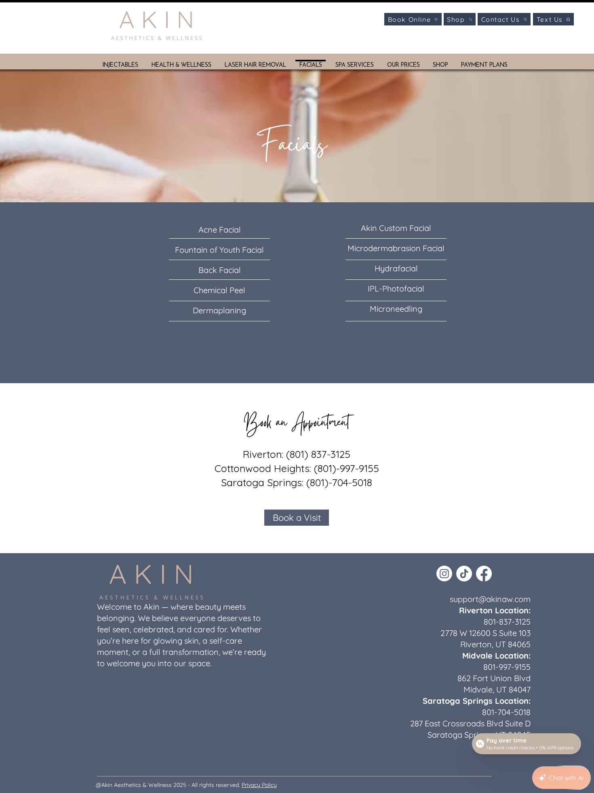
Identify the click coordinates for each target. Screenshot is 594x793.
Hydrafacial (396, 268)
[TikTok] (464, 573)
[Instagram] (444, 573)
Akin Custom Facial (396, 228)
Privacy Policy (259, 785)
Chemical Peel (219, 290)
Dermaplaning (219, 310)
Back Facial (219, 270)
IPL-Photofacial (396, 288)
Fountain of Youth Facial (219, 250)
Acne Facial (219, 229)
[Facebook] (484, 573)
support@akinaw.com (490, 599)
